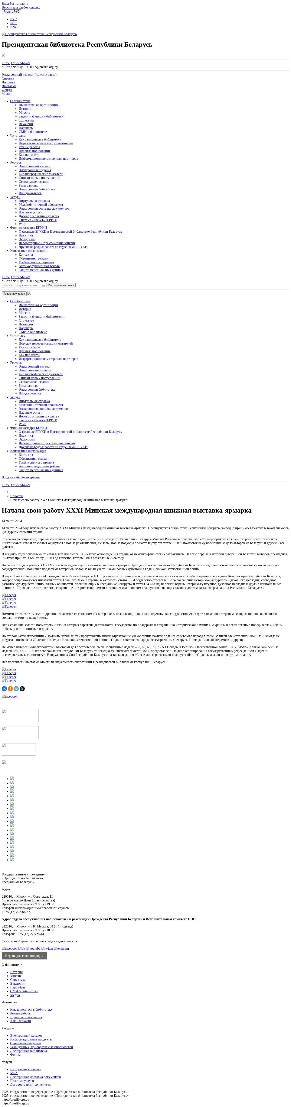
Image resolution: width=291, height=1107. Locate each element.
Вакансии (26, 124)
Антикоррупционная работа (39, 266)
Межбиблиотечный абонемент (41, 204)
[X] (22, 688)
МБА (14, 1073)
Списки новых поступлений (39, 178)
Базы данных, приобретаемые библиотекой (41, 1047)
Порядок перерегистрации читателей (46, 143)
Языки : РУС (11, 11)
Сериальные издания (34, 181)
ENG (13, 27)
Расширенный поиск (61, 285)
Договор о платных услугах (39, 216)
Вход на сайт (11, 477)
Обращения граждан (34, 258)
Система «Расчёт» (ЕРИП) (38, 220)
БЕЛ (13, 23)
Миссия (24, 112)
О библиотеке (20, 101)
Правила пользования (34, 151)
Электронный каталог (35, 166)
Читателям (18, 135)
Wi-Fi (22, 224)
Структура (26, 120)
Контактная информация (28, 250)
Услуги (15, 197)
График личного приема (36, 262)
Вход (6, 3)
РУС (13, 19)
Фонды (15, 1054)
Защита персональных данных (41, 270)
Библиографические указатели (41, 174)
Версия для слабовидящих (21, 7)
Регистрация (19, 3)
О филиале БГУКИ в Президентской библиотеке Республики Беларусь (70, 231)
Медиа (15, 995)
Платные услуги (31, 212)
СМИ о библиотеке (33, 131)
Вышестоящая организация (38, 105)
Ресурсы (16, 162)
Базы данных (28, 185)
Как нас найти (29, 154)
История (25, 108)
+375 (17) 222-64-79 (16, 63)
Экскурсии (27, 239)
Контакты (26, 254)
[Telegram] (16, 688)
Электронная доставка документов (44, 208)
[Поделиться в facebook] (9, 696)
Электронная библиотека (37, 189)
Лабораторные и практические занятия (47, 243)
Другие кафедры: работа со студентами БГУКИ (53, 247)
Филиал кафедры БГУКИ (28, 227)
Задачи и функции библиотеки (41, 116)
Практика (26, 235)
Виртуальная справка (34, 201)
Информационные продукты (31, 1039)
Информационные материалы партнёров (48, 158)
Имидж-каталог (30, 193)
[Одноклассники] (10, 688)
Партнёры (26, 128)
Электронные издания (35, 170)
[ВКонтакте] (4, 688)
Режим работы (29, 147)
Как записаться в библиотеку (40, 139)
